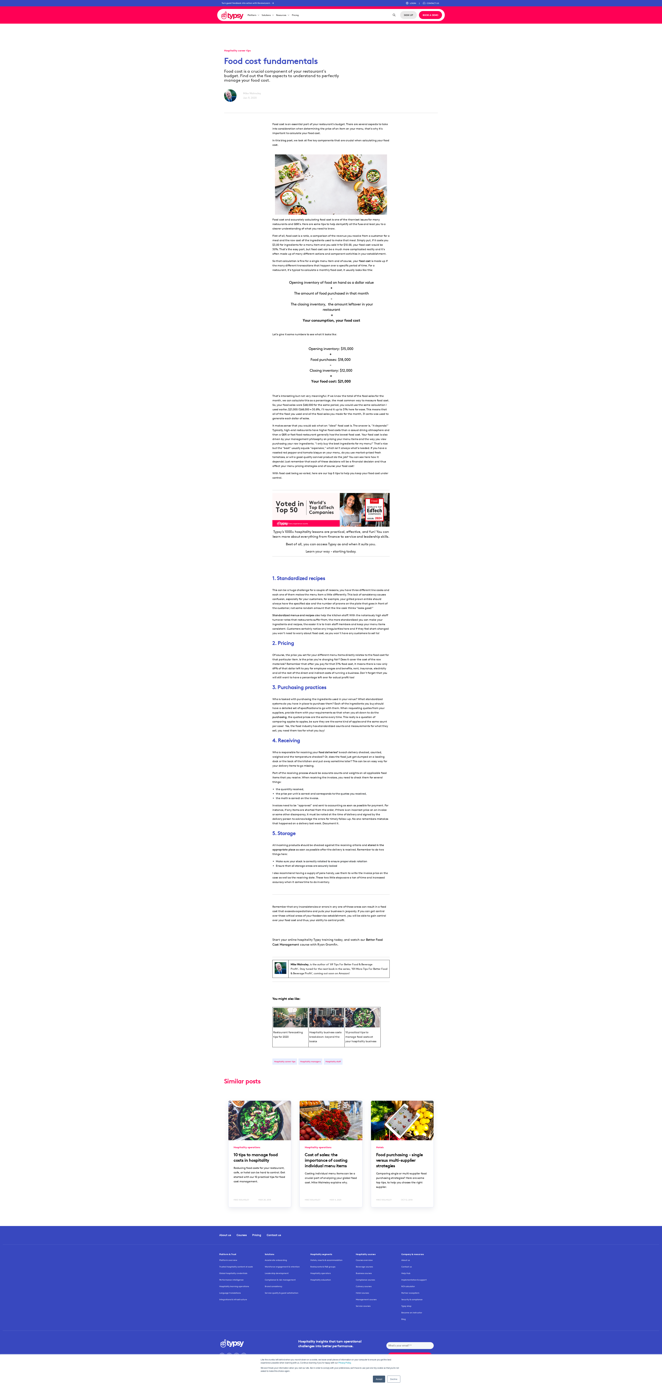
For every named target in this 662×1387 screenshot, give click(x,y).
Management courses (366, 1299)
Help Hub (405, 1273)
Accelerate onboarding (276, 1260)
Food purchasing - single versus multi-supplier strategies (399, 1160)
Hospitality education (320, 1279)
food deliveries (328, 752)
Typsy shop (406, 1306)
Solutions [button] (266, 15)
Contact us (274, 1235)
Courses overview (364, 1260)
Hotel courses (362, 1293)
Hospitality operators (320, 1273)
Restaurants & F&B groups (322, 1266)
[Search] (394, 15)
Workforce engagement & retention (282, 1266)
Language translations (230, 1293)
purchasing (279, 717)
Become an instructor (411, 1312)
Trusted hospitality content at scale (236, 1266)
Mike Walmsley (252, 93)
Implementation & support (414, 1279)
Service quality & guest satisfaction (281, 1293)
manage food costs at (359, 1036)
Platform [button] (252, 15)
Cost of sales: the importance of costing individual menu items (326, 1160)
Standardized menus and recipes (293, 615)
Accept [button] (379, 1379)
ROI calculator (408, 1286)
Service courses (363, 1306)
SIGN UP (408, 15)
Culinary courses (364, 1286)
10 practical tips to (356, 1032)
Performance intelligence (231, 1279)
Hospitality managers (310, 1061)
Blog (403, 1319)
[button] (411, 3)
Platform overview (228, 1260)
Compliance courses (365, 1279)
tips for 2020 (280, 1036)
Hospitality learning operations (234, 1286)
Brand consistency (273, 1286)
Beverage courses (364, 1266)
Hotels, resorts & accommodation (326, 1260)
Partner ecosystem (410, 1293)
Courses (242, 1235)
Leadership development (277, 1273)
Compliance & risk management (280, 1279)
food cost (365, 261)
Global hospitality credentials (233, 1273)
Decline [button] (393, 1379)
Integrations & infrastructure (233, 1299)
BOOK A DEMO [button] (430, 15)
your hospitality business (360, 1041)
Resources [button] (281, 15)
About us (225, 1235)
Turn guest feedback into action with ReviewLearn (246, 3)
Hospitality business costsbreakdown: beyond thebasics (325, 1037)
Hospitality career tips (284, 1061)
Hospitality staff (333, 1061)
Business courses (364, 1273)
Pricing (295, 15)
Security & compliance (412, 1299)
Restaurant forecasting (288, 1032)
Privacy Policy (344, 1362)
